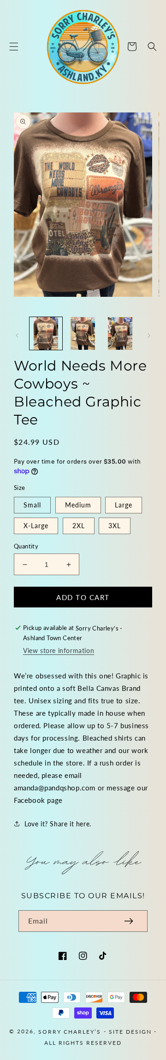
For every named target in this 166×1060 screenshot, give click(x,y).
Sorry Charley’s (69, 1031)
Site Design (130, 1031)
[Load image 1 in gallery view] (46, 333)
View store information (58, 650)
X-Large (36, 526)
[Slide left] (17, 335)
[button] (14, 46)
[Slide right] (149, 335)
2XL (78, 526)
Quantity (26, 546)
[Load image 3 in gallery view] (120, 333)
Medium (78, 505)
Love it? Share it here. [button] (57, 824)
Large (123, 505)
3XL (114, 526)
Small (32, 505)
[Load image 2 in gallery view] (83, 333)
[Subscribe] (128, 921)
